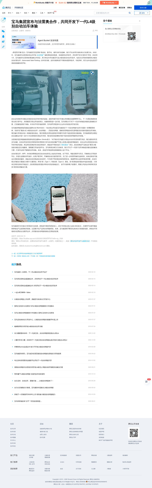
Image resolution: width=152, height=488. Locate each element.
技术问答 (13, 431)
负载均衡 (47, 469)
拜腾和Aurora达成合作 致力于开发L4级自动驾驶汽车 (32, 347)
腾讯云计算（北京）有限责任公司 (64, 484)
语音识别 (47, 464)
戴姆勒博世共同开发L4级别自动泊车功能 (28, 326)
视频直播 (47, 457)
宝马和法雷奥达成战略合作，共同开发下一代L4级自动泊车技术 (36, 279)
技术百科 (13, 443)
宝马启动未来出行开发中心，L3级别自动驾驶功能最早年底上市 (36, 319)
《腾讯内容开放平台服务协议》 (80, 241)
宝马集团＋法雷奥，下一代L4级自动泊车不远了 (30, 272)
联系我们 (101, 434)
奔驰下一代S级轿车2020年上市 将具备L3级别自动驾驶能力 (34, 394)
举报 (96, 30)
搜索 (130, 12)
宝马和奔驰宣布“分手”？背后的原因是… (28, 401)
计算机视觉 (64, 145)
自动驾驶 (40, 55)
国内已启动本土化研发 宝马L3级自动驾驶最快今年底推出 (34, 306)
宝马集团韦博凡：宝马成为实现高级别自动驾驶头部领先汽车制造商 (37, 353)
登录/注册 (143, 7)
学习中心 (13, 440)
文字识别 (78, 469)
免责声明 (101, 431)
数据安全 (31, 469)
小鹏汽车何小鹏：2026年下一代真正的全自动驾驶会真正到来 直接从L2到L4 (40, 340)
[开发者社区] (19, 7)
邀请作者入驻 (44, 431)
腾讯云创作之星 (74, 434)
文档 (115, 7)
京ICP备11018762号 (92, 484)
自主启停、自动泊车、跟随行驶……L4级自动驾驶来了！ (34, 381)
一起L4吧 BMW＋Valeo (22, 292)
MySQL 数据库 (127, 462)
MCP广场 (51, 13)
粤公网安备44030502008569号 (97, 482)
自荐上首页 (43, 434)
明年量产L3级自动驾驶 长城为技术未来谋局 (29, 374)
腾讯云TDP (72, 437)
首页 (3, 13)
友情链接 (101, 437)
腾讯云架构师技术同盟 (76, 431)
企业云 (62, 462)
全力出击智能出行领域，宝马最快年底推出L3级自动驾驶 (34, 387)
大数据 (109, 469)
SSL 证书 (32, 464)
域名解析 (125, 455)
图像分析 (109, 462)
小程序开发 (126, 469)
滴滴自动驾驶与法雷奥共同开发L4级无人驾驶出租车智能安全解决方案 (38, 367)
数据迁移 (47, 471)
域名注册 (31, 455)
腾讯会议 (47, 462)
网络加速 (94, 455)
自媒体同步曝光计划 (46, 428)
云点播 (93, 469)
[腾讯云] (6, 8)
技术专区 (13, 446)
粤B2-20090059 (81, 482)
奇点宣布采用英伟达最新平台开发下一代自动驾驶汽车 (33, 360)
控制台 (129, 7)
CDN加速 (78, 462)
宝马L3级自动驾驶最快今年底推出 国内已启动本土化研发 (34, 313)
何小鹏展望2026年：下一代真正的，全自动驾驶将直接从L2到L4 (36, 333)
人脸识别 (31, 462)
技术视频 (13, 437)
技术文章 (13, 428)
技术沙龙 (13, 434)
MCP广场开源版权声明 (105, 440)
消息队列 (78, 455)
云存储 (31, 457)
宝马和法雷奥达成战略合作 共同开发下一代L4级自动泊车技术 (35, 285)
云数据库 (109, 455)
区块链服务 (63, 455)
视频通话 (94, 462)
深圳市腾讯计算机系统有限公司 (54, 482)
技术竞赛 (42, 437)
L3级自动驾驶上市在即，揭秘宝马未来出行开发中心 (32, 299)
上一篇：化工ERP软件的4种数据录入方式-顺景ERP (26, 253)
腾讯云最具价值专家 (75, 428)
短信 (61, 469)
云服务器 (47, 455)
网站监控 (31, 471)
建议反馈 (122, 7)
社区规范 (101, 428)
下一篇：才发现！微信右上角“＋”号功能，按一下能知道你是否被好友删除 (33, 256)
